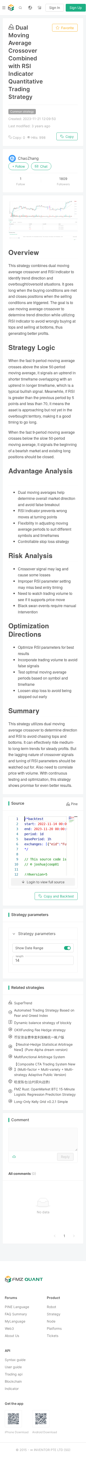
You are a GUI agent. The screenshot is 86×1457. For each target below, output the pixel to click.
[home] (11, 7)
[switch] (67, 948)
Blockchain (13, 1382)
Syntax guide (15, 1360)
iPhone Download (16, 1432)
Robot (51, 1307)
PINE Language (17, 1307)
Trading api (13, 1374)
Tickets (52, 1336)
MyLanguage (15, 1321)
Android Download (44, 1432)
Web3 (9, 1329)
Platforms (54, 1329)
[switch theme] (39, 8)
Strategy (53, 1314)
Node (51, 1321)
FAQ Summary (16, 1314)
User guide (13, 1367)
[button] (13, 933)
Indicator (12, 1389)
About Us (12, 1336)
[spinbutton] (43, 960)
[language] (30, 8)
